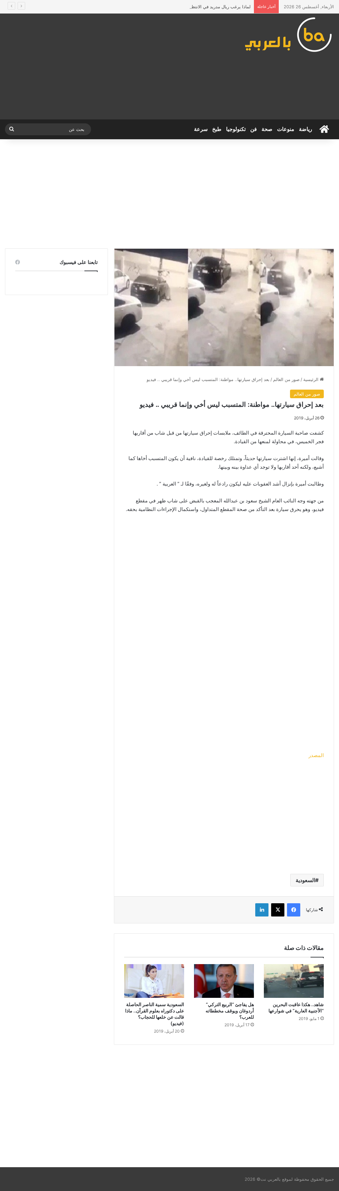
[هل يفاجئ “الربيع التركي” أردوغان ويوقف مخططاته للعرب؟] (224, 981)
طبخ (216, 129)
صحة (267, 129)
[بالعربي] (289, 34)
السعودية (305, 880)
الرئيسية (311, 379)
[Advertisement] (113, 66)
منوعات (285, 129)
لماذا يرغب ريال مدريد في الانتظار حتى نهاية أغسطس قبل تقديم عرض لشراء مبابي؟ (173, 6)
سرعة (201, 129)
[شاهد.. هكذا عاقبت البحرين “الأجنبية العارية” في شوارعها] (294, 981)
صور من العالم (286, 379)
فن (253, 129)
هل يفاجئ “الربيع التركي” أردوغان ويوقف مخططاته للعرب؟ (230, 1010)
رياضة (305, 129)
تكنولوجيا (236, 129)
